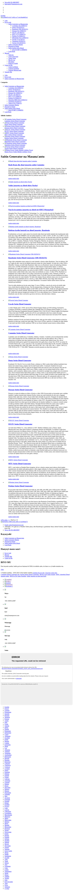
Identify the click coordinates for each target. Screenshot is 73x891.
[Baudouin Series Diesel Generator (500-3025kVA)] (24, 254)
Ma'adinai (11, 62)
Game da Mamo (13, 67)
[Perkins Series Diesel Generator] (18, 482)
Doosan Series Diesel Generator (14, 128)
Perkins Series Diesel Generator (14, 138)
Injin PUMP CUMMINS (19, 50)
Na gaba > (5, 520)
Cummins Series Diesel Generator (15, 121)
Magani (7, 53)
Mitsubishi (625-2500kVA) (20, 38)
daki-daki (16, 178)
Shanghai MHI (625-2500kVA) (17, 100)
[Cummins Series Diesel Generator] (19, 329)
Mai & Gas (11, 60)
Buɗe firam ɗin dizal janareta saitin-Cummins (26, 165)
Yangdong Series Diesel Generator (15, 145)
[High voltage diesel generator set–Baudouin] (24, 226)
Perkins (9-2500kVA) (18, 36)
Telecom (10, 55)
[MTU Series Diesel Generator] (18, 460)
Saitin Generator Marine (15, 44)
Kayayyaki (8, 22)
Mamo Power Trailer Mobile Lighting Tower (18, 152)
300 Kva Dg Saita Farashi (47, 574)
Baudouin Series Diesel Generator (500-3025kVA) (27, 258)
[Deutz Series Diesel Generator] (18, 357)
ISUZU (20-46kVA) (18, 32)
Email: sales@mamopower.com (14, 525)
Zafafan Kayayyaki (38, 573)
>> (9, 520)
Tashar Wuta (12, 58)
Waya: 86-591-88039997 (12, 530)
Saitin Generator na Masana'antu (18, 24)
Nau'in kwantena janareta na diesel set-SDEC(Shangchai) (30, 210)
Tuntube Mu (8, 72)
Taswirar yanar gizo (51, 573)
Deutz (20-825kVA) (18, 27)
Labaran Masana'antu (14, 70)
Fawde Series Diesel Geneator (19, 304)
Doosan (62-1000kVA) (19, 31)
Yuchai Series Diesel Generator (14, 148)
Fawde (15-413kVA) (18, 39)
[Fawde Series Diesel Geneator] (18, 300)
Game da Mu (8, 65)
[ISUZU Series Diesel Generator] (18, 420)
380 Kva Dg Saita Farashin (18, 576)
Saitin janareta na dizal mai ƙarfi (36, 576)
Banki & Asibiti (13, 63)
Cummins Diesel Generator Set (10, 574)
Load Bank (11, 51)
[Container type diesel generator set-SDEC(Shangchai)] (26, 206)
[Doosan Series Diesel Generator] (18, 386)
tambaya (10, 178)
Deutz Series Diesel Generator (14, 124)
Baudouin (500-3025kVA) (20, 29)
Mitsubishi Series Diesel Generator (15, 141)
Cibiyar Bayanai (13, 56)
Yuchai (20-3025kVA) (19, 43)
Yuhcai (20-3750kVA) (15, 103)
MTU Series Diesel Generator (14, 134)
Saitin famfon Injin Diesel (16, 48)
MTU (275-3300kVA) (19, 34)
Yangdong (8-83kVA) (18, 41)
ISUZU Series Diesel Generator (14, 131)
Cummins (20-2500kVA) (19, 26)
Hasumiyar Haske (13, 46)
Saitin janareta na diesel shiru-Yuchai (23, 185)
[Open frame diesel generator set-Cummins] (22, 161)
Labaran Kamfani (13, 68)
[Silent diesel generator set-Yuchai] (20, 182)
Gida (6, 20)
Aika (2, 569)
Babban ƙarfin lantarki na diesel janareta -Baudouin (29, 230)
